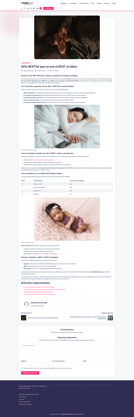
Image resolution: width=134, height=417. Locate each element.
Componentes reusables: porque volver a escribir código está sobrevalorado (45, 289)
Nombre (24, 361)
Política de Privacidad (25, 404)
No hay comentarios (54, 70)
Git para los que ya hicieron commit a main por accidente (39, 294)
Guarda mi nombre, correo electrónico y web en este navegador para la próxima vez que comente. (48, 368)
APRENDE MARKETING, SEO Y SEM (28, 394)
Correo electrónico (59, 361)
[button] (48, 8)
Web (84, 361)
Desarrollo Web (26, 62)
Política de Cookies (24, 402)
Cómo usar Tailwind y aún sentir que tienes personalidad (39, 287)
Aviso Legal (22, 397)
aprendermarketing (39, 303)
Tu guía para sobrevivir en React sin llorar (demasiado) (38, 291)
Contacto (21, 399)
